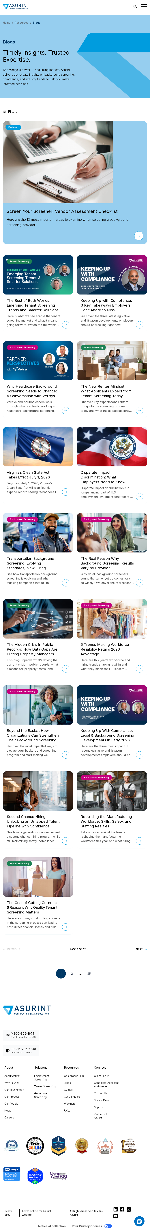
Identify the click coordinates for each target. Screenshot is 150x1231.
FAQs (67, 1110)
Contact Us (100, 1093)
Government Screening (41, 1095)
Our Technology (14, 1089)
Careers (9, 1117)
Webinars (69, 1103)
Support (99, 1107)
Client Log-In (101, 1075)
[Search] (135, 6)
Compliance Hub (74, 1075)
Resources (21, 22)
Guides (68, 1089)
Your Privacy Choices (87, 1226)
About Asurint (12, 1075)
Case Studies (72, 1096)
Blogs (67, 1082)
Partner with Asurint (101, 1116)
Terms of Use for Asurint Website (36, 1212)
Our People (11, 1103)
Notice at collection (52, 1226)
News (7, 1110)
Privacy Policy (7, 1212)
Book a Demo (102, 1100)
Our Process (11, 1096)
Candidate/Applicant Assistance (106, 1084)
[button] (139, 1221)
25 (89, 973)
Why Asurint (11, 1082)
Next (139, 949)
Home (6, 22)
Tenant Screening (45, 1086)
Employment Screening (41, 1077)
